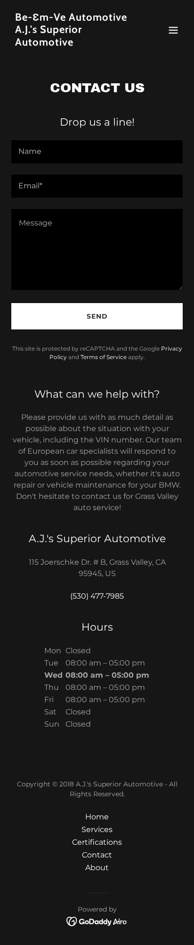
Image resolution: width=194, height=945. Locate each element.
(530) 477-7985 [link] (97, 596)
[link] (71, 43)
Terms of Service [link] (104, 356)
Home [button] (97, 816)
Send (97, 316)
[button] (173, 30)
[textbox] (97, 151)
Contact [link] (97, 854)
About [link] (97, 867)
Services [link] (97, 829)
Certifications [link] (97, 842)
